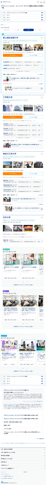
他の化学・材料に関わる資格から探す (13, 422)
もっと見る (40, 74)
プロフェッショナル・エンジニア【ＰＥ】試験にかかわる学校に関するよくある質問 (22, 432)
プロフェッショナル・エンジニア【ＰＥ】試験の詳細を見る (32, 401)
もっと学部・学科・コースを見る (22, 71)
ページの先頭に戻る (40, 438)
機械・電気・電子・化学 (24, 443)
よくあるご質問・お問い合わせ (7, 478)
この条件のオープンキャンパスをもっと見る (22, 284)
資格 (28, 29)
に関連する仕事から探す (21, 415)
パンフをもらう (12, 55)
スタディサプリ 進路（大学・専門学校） (7, 443)
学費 (40, 29)
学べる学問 (17, 29)
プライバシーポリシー (5, 474)
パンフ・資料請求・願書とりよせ (7, 476)
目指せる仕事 (6, 29)
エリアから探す (7, 428)
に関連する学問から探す (21, 418)
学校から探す (17, 443)
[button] (42, 88)
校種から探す (7, 425)
